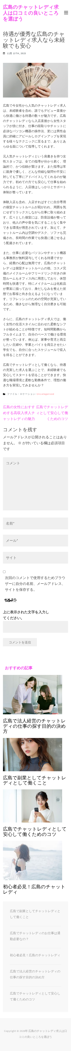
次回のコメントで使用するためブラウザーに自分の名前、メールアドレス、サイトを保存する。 (35, 583)
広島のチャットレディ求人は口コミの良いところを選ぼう (31, 13)
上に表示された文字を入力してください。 (26, 615)
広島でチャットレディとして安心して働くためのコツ (52, 413)
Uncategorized (45, 393)
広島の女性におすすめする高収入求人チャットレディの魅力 (19, 413)
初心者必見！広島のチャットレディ (35, 955)
